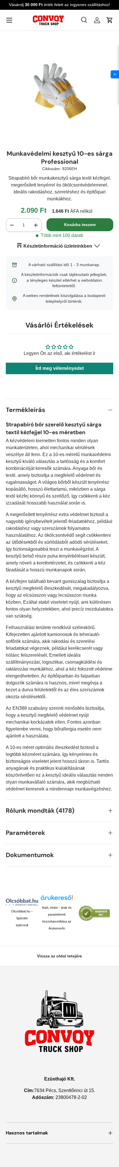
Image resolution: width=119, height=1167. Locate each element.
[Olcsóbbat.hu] (22, 902)
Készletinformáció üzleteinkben (57, 246)
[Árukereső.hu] (57, 899)
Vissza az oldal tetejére (59, 956)
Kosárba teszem (80, 224)
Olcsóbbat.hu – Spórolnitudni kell (22, 918)
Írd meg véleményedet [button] (60, 368)
